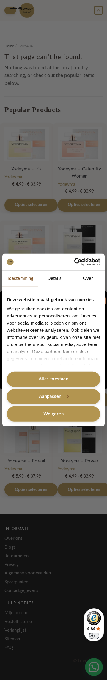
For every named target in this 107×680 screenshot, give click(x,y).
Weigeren (53, 413)
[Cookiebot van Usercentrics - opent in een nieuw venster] (75, 262)
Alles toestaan (54, 379)
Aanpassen (50, 396)
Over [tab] (88, 278)
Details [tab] (54, 278)
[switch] (94, 636)
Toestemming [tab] (20, 278)
